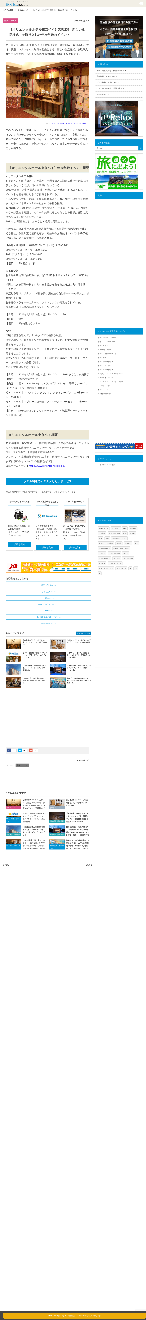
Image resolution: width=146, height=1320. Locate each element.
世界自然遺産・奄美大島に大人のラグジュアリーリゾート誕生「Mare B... (79, 668)
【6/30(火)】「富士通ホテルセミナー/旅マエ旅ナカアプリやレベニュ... (35, 680)
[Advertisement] (27, 719)
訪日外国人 (116, 528)
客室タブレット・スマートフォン (110, 374)
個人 (136, 543)
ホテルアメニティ (104, 366)
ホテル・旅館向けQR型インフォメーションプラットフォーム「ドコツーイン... (35, 655)
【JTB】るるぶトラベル (47, 617)
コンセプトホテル (115, 563)
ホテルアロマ (103, 390)
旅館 (100, 538)
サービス (102, 563)
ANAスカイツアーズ (47, 604)
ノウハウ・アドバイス (106, 465)
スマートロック (104, 386)
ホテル (125, 553)
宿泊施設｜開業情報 (57, 821)
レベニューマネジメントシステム (110, 382)
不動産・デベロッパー (121, 548)
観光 (124, 528)
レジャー (102, 553)
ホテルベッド (103, 346)
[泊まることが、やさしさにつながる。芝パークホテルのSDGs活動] (57, 804)
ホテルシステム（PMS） (107, 338)
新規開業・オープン (119, 538)
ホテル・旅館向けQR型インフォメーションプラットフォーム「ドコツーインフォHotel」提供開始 (34, 817)
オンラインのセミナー (13, 847)
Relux (46, 610)
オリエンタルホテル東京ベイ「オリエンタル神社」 (70, 123)
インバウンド (121, 568)
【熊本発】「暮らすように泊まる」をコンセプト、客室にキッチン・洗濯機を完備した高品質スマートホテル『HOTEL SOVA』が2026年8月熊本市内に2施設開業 (69, 818)
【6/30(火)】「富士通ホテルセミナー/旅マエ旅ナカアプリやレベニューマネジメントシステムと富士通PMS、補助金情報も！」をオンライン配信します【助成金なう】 (26, 845)
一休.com (47, 598)
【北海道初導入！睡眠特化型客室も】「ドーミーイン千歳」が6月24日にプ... (34, 668)
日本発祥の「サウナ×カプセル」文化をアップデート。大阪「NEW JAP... (35, 642)
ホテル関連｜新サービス (13, 820)
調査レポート (103, 528)
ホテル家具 (102, 358)
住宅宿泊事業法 (104, 548)
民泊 (124, 533)
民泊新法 (102, 533)
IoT (136, 568)
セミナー (116, 558)
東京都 (132, 533)
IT (130, 568)
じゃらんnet (46, 591)
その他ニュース (55, 808)
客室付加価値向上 (104, 394)
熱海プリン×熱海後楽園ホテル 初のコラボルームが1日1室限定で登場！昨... (79, 680)
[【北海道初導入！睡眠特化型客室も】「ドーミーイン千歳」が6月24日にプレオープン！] (13, 830)
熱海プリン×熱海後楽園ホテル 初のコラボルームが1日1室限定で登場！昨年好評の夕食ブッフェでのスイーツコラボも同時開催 (69, 845)
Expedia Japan (47, 623)
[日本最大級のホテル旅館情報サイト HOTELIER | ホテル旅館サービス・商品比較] (17, 3)
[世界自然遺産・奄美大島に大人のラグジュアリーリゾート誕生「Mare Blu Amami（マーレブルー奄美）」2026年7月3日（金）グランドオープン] (57, 830)
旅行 (107, 538)
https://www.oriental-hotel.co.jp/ (47, 465)
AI (99, 573)
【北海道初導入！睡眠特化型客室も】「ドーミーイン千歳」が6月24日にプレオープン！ (34, 831)
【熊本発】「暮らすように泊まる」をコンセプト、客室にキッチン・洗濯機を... (79, 655)
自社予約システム (104, 350)
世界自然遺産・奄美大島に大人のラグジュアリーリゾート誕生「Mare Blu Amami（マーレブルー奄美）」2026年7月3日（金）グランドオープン (69, 832)
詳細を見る (19, 544)
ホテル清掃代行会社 (105, 362)
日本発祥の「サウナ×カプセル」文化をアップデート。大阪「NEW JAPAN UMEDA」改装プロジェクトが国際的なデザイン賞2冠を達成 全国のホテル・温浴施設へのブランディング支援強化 (26, 807)
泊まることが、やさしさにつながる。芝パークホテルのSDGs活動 (77, 802)
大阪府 (119, 543)
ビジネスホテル (104, 558)
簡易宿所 (133, 528)
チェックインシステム (106, 378)
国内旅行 (128, 543)
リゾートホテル (114, 553)
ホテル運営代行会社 (105, 370)
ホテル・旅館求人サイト (107, 354)
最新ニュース (10, 20)
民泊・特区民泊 (114, 533)
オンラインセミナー (106, 568)
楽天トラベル (47, 585)
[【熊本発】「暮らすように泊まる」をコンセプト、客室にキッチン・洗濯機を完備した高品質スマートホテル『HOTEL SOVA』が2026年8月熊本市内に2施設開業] (57, 817)
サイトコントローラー (106, 342)
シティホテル (128, 558)
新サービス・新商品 (106, 543)
